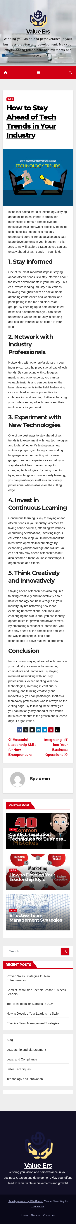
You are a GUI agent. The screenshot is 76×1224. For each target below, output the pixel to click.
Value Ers (38, 31)
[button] (70, 72)
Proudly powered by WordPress (25, 1201)
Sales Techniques (19, 1069)
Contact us (49, 1215)
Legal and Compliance (22, 1059)
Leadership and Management (26, 1049)
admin (43, 778)
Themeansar (37, 1206)
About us (35, 1215)
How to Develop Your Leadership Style (32, 877)
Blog (10, 99)
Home (24, 1215)
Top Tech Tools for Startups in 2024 (30, 1003)
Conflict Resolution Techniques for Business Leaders (36, 839)
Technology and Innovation (25, 1079)
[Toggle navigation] (38, 72)
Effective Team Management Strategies (35, 918)
